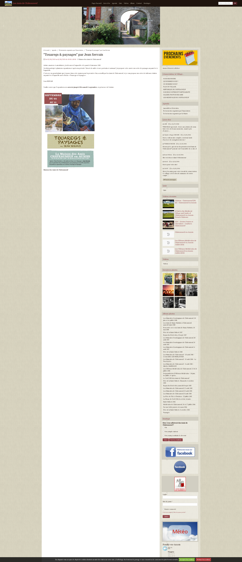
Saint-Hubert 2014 (169, 402)
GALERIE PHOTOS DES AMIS (173, 95)
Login (165, 494)
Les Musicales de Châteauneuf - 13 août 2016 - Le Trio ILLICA (179, 360)
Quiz (120, 3)
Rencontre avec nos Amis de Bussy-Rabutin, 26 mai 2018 (179, 329)
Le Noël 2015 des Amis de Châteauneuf (176, 378)
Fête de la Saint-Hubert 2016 (173, 352)
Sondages (147, 3)
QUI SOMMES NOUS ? (170, 81)
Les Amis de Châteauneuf (25, 3)
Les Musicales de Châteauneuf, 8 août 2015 (177, 394)
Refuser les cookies (203, 559)
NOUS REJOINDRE (169, 79)
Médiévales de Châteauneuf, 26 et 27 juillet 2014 (179, 404)
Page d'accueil (96, 3)
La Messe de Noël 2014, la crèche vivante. (177, 399)
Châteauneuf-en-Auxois (184, 232)
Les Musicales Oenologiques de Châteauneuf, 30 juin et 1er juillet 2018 (179, 319)
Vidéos (126, 3)
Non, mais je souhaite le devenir (175, 435)
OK (235, 3)
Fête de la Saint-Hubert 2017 (172, 332)
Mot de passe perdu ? (180, 512)
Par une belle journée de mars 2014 (175, 407)
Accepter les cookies (187, 559)
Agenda (114, 3)
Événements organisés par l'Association (71, 50)
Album (132, 3)
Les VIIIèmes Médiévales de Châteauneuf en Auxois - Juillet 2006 (186, 251)
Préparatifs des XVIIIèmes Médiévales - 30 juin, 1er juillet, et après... (179, 374)
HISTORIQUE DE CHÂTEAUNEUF (174, 89)
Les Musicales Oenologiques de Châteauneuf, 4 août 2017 (179, 348)
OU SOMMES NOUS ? (170, 84)
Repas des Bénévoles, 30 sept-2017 (175, 335)
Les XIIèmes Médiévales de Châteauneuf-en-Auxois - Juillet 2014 (185, 243)
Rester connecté (170, 509)
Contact (139, 3)
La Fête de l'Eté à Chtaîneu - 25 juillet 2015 (177, 396)
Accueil (47, 50)
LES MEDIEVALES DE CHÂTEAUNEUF (176, 97)
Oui (166, 427)
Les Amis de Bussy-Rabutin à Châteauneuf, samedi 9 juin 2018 (177, 324)
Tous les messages (170, 179)
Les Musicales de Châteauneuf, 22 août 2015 (177, 388)
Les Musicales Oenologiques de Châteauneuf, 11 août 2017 (179, 343)
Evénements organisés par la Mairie (175, 114)
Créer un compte (167, 512)
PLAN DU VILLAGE (169, 87)
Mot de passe (167, 501)
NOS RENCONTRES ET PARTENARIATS (176, 92)
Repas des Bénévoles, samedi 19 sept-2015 (177, 386)
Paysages (166, 412)
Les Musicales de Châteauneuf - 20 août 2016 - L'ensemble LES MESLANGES (178, 356)
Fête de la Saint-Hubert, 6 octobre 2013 (176, 410)
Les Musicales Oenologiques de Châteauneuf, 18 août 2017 (179, 339)
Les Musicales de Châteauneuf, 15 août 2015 (177, 391)
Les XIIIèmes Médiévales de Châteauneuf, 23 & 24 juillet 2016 (180, 370)
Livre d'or (106, 3)
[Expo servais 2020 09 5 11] (70, 130)
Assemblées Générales (171, 108)
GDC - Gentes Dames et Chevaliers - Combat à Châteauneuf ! (184, 224)
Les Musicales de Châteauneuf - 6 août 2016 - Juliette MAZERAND (178, 365)
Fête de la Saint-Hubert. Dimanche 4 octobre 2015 (178, 382)
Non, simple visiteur (171, 431)
